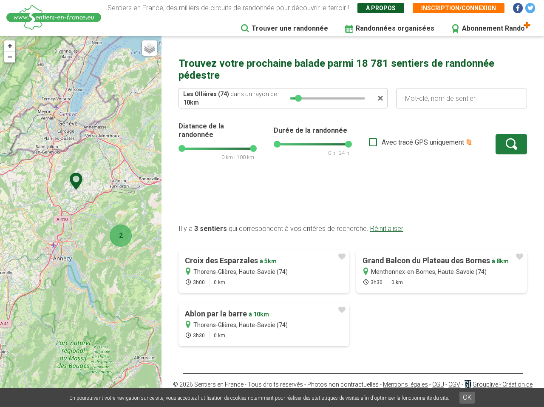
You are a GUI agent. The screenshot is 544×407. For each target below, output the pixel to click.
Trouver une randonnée (290, 28)
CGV (454, 384)
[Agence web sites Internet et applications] (468, 384)
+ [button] (10, 45)
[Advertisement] (352, 197)
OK (467, 397)
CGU (438, 384)
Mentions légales (405, 384)
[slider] (298, 98)
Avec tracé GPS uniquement (423, 142)
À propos (381, 8)
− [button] (10, 56)
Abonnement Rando (493, 28)
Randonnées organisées (395, 28)
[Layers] (149, 48)
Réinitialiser (386, 229)
